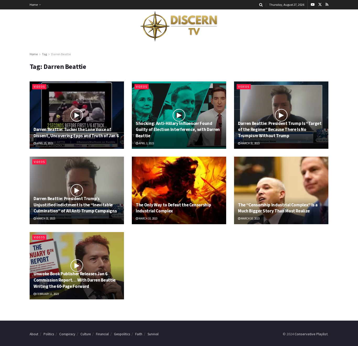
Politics (49, 334)
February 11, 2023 (47, 294)
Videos (39, 87)
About (34, 334)
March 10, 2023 (147, 218)
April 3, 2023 (146, 143)
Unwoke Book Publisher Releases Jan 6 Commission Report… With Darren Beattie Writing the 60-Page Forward (75, 280)
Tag (44, 54)
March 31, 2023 (249, 143)
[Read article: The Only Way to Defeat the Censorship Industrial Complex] (179, 190)
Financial (102, 334)
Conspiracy (67, 334)
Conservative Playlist (311, 334)
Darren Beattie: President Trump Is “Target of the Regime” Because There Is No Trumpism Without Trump (280, 129)
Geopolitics (122, 334)
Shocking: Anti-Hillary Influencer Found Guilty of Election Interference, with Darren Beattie (178, 129)
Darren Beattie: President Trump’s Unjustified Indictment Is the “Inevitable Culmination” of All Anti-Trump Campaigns (75, 205)
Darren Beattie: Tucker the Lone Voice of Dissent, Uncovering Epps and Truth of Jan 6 (76, 133)
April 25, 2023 (44, 143)
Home (34, 5)
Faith (138, 334)
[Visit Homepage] (179, 26)
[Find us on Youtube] (312, 4)
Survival (153, 334)
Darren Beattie (61, 54)
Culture (85, 334)
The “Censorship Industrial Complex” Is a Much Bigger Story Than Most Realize (277, 208)
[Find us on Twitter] (320, 4)
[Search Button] (261, 5)
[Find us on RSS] (327, 4)
